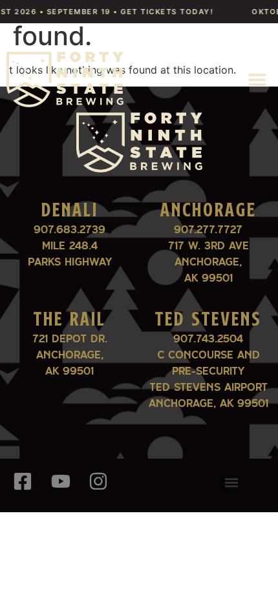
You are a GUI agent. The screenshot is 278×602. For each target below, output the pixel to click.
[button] (257, 79)
